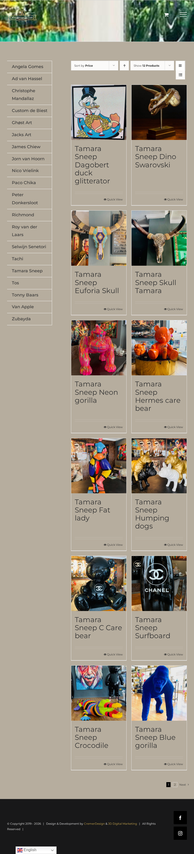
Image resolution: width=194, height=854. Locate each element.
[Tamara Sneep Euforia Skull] (98, 238)
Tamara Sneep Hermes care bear (158, 396)
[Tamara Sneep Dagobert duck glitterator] (98, 112)
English (29, 850)
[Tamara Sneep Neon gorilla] (98, 347)
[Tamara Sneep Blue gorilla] (159, 693)
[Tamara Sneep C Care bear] (98, 583)
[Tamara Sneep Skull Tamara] (159, 238)
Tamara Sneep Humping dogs (152, 514)
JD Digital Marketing (122, 823)
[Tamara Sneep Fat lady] (98, 465)
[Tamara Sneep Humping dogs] (159, 465)
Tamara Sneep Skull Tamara (155, 282)
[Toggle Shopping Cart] (166, 14)
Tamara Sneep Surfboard (152, 627)
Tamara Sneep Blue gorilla (155, 737)
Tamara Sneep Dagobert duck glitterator (92, 164)
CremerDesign (94, 823)
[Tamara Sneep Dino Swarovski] (159, 112)
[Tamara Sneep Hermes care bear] (159, 347)
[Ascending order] (124, 65)
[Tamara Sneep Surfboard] (159, 583)
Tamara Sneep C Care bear (98, 627)
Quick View (115, 199)
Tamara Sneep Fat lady (92, 510)
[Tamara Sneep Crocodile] (98, 693)
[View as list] (180, 74)
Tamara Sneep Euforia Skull (97, 282)
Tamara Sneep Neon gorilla (96, 392)
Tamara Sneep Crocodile (91, 737)
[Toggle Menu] (183, 15)
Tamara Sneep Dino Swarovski (155, 156)
